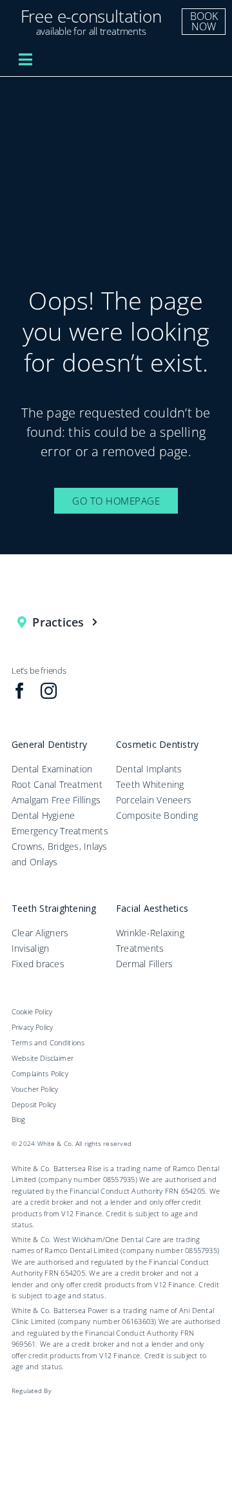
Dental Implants (149, 769)
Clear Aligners (40, 933)
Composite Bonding (157, 815)
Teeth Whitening (150, 784)
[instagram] (49, 691)
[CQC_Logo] (46, 1405)
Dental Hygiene (43, 815)
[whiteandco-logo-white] (120, 57)
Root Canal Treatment (57, 784)
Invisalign (30, 948)
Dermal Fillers (144, 964)
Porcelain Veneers (153, 800)
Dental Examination (52, 769)
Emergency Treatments (60, 831)
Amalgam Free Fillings (56, 800)
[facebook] (20, 691)
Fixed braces (38, 964)
